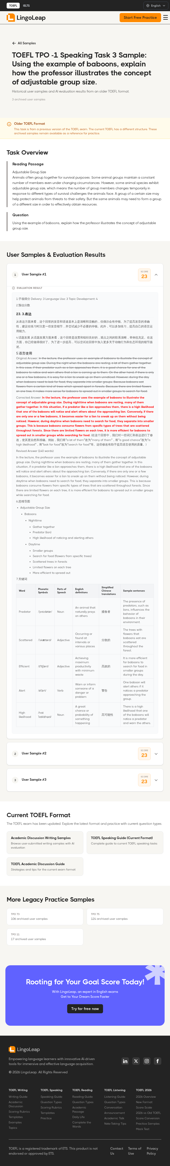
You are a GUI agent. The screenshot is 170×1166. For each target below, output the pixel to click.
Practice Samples (148, 1123)
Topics (13, 1127)
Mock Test (142, 1129)
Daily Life (78, 1117)
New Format (144, 1102)
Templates (16, 1117)
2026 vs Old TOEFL (148, 1112)
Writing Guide (18, 1096)
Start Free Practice (140, 18)
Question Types (51, 1102)
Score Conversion (148, 1118)
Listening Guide (114, 1096)
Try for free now (85, 1009)
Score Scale (144, 1107)
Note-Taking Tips (115, 1123)
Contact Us (116, 1151)
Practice (46, 1118)
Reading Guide (82, 1096)
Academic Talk (114, 1118)
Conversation (113, 1107)
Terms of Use (134, 1151)
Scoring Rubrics (19, 1111)
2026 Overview (146, 1096)
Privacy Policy (152, 1151)
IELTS (26, 5)
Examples (15, 1122)
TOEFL (13, 5)
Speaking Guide (51, 1096)
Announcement (114, 1112)
